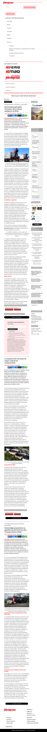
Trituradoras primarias (35, 143)
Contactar (8, 90)
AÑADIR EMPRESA (9, 726)
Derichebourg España (9, 118)
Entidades (9, 38)
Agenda (8, 35)
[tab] (23, 42)
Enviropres (11, 46)
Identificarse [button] (10, 14)
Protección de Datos (31, 719)
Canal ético (9, 719)
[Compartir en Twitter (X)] (19, 116)
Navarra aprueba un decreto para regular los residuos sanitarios (36, 280)
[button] (16, 42)
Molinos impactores (35, 177)
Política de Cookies (31, 721)
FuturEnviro (12, 56)
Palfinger (26, 126)
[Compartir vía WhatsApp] (25, 116)
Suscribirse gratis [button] (29, 7)
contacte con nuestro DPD (19, 348)
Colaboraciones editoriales (32, 723)
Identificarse (29, 709)
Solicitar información (9, 309)
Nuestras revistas (10, 83)
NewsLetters (29, 713)
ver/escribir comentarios (16, 518)
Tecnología (9, 31)
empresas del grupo (15, 345)
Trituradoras (35, 197)
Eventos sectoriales (35, 334)
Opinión (8, 24)
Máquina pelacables (35, 165)
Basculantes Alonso (22, 164)
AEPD (21, 350)
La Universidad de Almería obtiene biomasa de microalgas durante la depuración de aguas (37, 295)
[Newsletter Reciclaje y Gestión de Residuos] (37, 212)
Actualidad (9, 21)
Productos (9, 28)
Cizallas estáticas (37, 187)
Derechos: (11, 346)
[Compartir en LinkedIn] (22, 116)
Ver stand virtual (17, 309)
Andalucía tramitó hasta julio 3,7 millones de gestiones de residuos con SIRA (36, 287)
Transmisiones (36, 153)
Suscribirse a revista (31, 715)
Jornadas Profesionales (35, 328)
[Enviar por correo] (13, 116)
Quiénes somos (10, 723)
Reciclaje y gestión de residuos (14, 18)
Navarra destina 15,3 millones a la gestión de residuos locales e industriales (36, 273)
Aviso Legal (18, 337)
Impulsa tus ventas (35, 329)
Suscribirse (37, 224)
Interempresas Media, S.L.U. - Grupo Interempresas (25, 730)
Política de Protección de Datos (16, 351)
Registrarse (29, 711)
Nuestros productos (10, 87)
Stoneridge (7, 539)
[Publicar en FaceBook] (16, 116)
